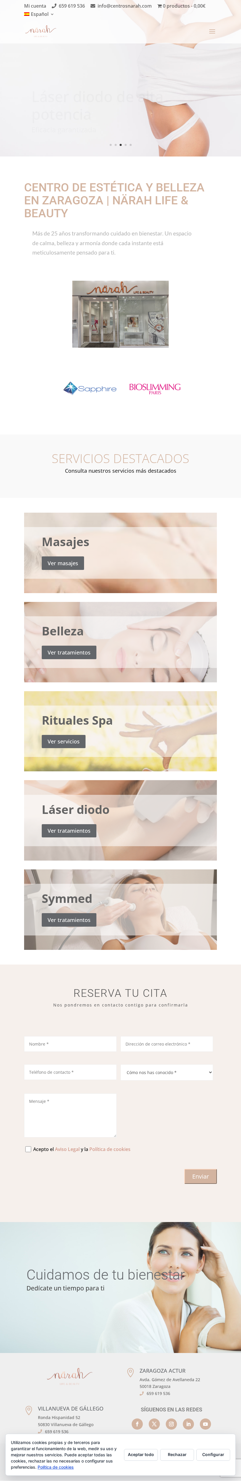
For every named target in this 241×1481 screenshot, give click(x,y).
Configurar (213, 1454)
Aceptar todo (141, 1454)
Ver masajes (63, 563)
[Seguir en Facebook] (137, 1424)
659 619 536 (72, 6)
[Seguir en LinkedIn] (188, 1424)
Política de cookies (109, 1149)
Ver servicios (64, 741)
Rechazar (177, 1454)
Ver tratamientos (69, 652)
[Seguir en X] (154, 1424)
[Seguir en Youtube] (205, 1424)
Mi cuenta (35, 6)
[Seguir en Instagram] (171, 1424)
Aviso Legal (67, 1149)
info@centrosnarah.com (125, 6)
